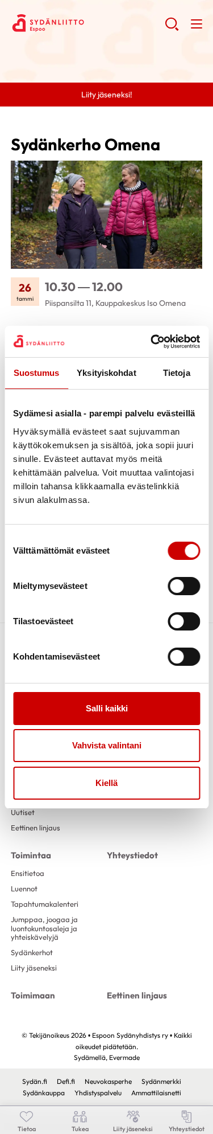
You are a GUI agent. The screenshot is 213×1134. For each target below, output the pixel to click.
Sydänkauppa (44, 1092)
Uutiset (23, 812)
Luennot (24, 888)
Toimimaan (33, 995)
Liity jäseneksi (34, 967)
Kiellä (106, 783)
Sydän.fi (34, 1081)
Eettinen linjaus (35, 827)
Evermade (124, 1057)
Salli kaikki (107, 708)
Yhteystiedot (132, 855)
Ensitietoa (27, 873)
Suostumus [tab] (37, 373)
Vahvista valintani (106, 745)
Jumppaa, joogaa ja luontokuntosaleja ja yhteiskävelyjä (44, 928)
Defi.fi (66, 1081)
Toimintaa (31, 855)
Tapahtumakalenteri (44, 903)
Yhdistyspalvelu (98, 1092)
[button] (172, 28)
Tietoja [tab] (176, 373)
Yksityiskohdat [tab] (106, 373)
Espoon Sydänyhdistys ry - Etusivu (88, 23)
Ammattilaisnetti (156, 1092)
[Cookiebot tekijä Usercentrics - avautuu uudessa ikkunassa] (151, 341)
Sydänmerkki (161, 1081)
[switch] (184, 586)
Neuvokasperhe (108, 1081)
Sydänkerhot (32, 952)
